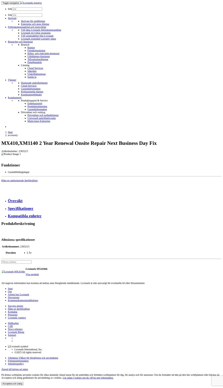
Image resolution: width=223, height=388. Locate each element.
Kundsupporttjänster (31, 94)
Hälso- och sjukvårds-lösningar (43, 53)
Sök (10, 9)
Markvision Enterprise (38, 121)
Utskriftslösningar (36, 74)
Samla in (31, 77)
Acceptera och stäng (12, 383)
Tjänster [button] (12, 80)
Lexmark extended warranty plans (38, 38)
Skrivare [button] (12, 18)
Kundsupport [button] (14, 97)
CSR (10, 326)
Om (10, 291)
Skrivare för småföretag (33, 21)
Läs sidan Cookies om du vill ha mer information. (88, 377)
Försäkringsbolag (36, 50)
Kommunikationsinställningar (23, 300)
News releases (15, 329)
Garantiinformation (30, 88)
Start (10, 132)
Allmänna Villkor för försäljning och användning (33, 357)
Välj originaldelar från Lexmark (37, 35)
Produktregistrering (37, 106)
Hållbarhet (13, 323)
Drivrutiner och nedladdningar (43, 115)
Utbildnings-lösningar (38, 56)
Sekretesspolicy (16, 363)
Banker (31, 47)
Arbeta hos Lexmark (18, 294)
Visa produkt (32, 274)
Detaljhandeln (34, 62)
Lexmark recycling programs (36, 33)
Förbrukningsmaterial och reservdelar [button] (27, 27)
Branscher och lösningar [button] (20, 41)
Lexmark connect (17, 317)
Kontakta (12, 311)
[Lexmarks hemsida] (31, 2)
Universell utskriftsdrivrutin (41, 118)
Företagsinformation (18, 360)
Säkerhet (31, 71)
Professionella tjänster (32, 91)
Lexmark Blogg (16, 332)
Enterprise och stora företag (35, 24)
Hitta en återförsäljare (19, 308)
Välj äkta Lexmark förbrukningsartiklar (41, 30)
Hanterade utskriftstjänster (34, 82)
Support (12, 335)
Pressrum (12, 314)
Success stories (15, 306)
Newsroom (13, 297)
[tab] (115, 201)
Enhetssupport (34, 103)
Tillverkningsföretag (37, 59)
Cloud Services (35, 68)
